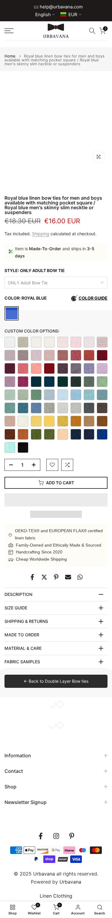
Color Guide (93, 298)
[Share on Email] (68, 577)
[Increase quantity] (35, 465)
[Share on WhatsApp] (80, 577)
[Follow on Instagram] (56, 836)
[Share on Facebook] (32, 577)
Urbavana (70, 882)
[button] (56, 499)
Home (10, 56)
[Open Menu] (15, 30)
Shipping (40, 233)
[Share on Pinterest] (56, 577)
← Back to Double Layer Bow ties (56, 681)
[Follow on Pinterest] (71, 836)
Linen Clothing (56, 896)
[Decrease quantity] (9, 465)
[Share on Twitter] (44, 577)
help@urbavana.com (61, 7)
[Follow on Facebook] (40, 836)
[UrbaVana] (56, 31)
